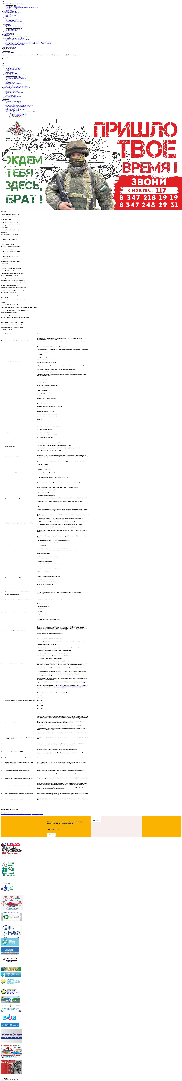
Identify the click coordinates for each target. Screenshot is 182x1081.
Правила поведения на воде (13, 93)
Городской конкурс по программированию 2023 (18, 106)
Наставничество (7, 49)
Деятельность (9, 40)
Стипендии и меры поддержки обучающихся (17, 86)
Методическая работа (11, 73)
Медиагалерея (6, 24)
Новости (5, 65)
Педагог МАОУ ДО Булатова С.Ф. (17, 115)
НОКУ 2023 (6, 99)
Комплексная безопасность (9, 88)
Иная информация (10, 45)
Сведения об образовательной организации (14, 3)
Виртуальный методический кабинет (12, 12)
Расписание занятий (11, 15)
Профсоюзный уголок (8, 34)
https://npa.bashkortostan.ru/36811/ (81, 686)
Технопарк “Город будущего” (13, 69)
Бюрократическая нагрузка (9, 47)
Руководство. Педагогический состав (15, 77)
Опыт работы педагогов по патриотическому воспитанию (20, 37)
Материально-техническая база (13, 6)
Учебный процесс (7, 14)
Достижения (6, 35)
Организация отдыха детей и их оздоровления (14, 38)
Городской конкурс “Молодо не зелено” (16, 109)
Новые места (6, 51)
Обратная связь (10, 33)
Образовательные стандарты (13, 76)
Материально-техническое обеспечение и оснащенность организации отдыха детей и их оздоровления (31, 42)
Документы (9, 10)
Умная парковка (10, 72)
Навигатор (8, 16)
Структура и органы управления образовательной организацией (22, 7)
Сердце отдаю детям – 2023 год (13, 104)
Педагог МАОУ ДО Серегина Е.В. (17, 116)
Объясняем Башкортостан (12, 110)
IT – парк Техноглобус (11, 20)
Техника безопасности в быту (13, 96)
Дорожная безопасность (12, 90)
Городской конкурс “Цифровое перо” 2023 (16, 108)
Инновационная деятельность (10, 67)
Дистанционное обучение (9, 11)
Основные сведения (11, 5)
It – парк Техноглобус (11, 30)
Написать (51, 835)
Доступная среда (10, 85)
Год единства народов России (10, 97)
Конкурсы (5, 100)
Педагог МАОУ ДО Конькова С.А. (17, 113)
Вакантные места (10, 82)
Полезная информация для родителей (15, 44)
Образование (9, 81)
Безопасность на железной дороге (14, 92)
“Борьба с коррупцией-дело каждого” (15, 8)
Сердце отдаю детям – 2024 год (13, 102)
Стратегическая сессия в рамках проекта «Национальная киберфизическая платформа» (22, 814)
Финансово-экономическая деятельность (16, 78)
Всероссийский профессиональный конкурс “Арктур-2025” (20, 111)
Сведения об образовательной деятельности (14, 74)
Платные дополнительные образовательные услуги (18, 79)
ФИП (7, 70)
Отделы (5, 17)
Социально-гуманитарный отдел (14, 21)
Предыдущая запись (5, 812)
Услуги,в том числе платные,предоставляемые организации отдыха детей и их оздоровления (28, 43)
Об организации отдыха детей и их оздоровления (18, 39)
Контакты (5, 31)
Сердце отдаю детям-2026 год (13, 101)
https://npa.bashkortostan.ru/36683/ (68, 686)
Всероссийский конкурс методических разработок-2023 (19, 105)
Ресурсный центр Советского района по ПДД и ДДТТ (16, 87)
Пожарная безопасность (12, 91)
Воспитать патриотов (8, 52)
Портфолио (9, 25)
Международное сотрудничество (14, 83)
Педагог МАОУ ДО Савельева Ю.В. (18, 114)
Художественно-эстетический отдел (15, 22)
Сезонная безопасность (11, 95)
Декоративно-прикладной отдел (14, 19)
